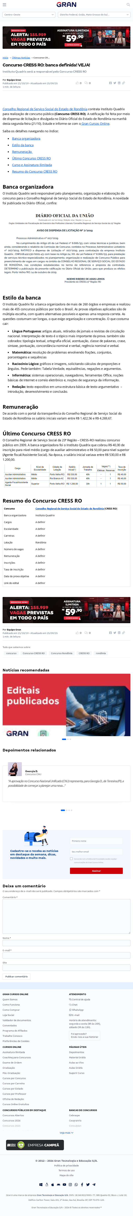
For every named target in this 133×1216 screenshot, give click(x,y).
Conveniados (10, 1025)
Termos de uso (67, 1170)
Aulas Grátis (76, 1068)
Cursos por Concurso (14, 1078)
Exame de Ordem (12, 1062)
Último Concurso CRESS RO (31, 158)
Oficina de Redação (13, 1099)
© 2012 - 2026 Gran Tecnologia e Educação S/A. (66, 1160)
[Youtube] (64, 1185)
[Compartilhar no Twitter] (114, 83)
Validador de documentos (17, 1020)
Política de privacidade (66, 1165)
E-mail (7, 950)
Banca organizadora (26, 138)
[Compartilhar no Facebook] (110, 83)
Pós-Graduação (11, 1073)
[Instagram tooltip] (70, 1185)
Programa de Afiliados (15, 1030)
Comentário (10, 897)
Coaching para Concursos (17, 1057)
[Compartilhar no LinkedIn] (119, 83)
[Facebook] (82, 1185)
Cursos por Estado (13, 1088)
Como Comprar (11, 1010)
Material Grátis (77, 1057)
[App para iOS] (52, 1185)
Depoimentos (76, 1052)
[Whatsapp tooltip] (76, 1185)
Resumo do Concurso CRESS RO (34, 171)
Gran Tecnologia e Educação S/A (52, 1195)
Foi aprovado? (84, 1035)
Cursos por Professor (14, 1094)
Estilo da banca (23, 145)
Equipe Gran (14, 80)
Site (5, 962)
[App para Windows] (41, 1185)
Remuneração (22, 152)
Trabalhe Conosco (12, 1036)
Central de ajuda (81, 999)
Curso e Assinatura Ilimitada (32, 165)
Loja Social (8, 1015)
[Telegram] (94, 1185)
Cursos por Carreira (14, 1083)
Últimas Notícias (21, 57)
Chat (74, 1004)
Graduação (9, 1068)
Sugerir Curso (76, 1073)
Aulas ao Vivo (76, 1062)
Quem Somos (10, 999)
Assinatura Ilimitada (14, 1052)
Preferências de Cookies (16, 1041)
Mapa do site (67, 1175)
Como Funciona (11, 1004)
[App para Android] (58, 1185)
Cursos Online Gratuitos (16, 1104)
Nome (7, 938)
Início (5, 57)
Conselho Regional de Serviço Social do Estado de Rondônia (45, 109)
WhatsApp (77, 1010)
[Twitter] (88, 1185)
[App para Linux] (46, 1185)
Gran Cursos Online (95, 123)
